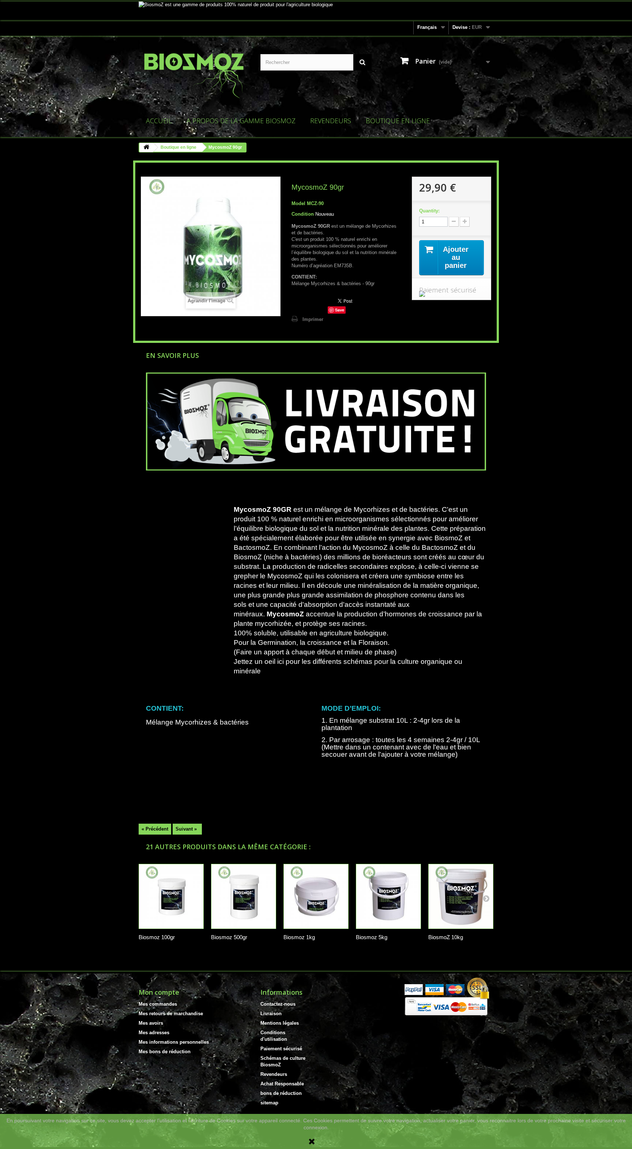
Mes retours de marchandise (171, 1013)
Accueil (159, 120)
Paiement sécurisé (281, 1048)
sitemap (269, 1102)
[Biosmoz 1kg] (316, 896)
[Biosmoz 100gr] (171, 896)
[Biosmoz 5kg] (388, 896)
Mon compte (159, 992)
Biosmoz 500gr (229, 937)
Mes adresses (154, 1032)
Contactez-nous (278, 1004)
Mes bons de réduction (165, 1051)
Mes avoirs (151, 1023)
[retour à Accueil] (146, 147)
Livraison (271, 1013)
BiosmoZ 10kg (445, 937)
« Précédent (155, 829)
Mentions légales (279, 1023)
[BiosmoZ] (194, 75)
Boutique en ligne (398, 120)
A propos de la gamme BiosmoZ (241, 120)
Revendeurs (330, 120)
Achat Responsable (282, 1083)
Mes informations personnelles (174, 1042)
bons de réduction (281, 1093)
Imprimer (312, 319)
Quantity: (429, 210)
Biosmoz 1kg (299, 937)
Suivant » (186, 829)
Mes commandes (158, 1004)
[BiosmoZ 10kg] (460, 896)
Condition (302, 214)
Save (339, 310)
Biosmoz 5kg (371, 937)
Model (298, 203)
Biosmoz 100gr (157, 937)
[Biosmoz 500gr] (243, 896)
